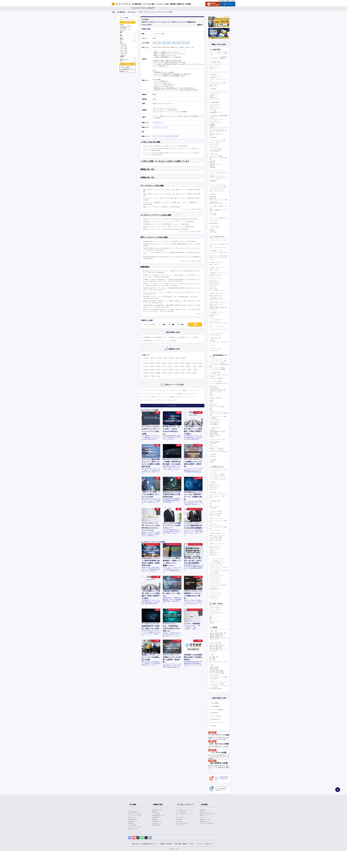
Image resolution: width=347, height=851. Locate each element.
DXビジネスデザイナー (215, 486)
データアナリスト (214, 598)
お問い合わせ (135, 843)
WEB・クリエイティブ (217, 543)
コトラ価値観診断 (181, 812)
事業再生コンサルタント (216, 275)
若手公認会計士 (156, 821)
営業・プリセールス (216, 518)
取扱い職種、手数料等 (181, 843)
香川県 (152, 373)
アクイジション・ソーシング (217, 119)
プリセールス (213, 523)
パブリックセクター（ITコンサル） (218, 247)
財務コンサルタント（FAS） (217, 304)
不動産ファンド (213, 97)
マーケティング (213, 403)
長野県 (158, 366)
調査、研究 (212, 340)
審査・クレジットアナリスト (217, 191)
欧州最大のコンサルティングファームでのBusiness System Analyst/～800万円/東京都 (165, 229)
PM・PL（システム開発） (216, 513)
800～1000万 (124, 45)
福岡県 (183, 358)
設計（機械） (213, 658)
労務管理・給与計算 (214, 434)
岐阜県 (182, 366)
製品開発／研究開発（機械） (217, 634)
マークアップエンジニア (216, 545)
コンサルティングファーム (160, 127)
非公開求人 (129, 26)
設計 (212, 654)
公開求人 (123, 26)
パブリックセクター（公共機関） (218, 369)
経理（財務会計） (214, 386)
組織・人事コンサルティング (219, 293)
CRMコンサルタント (215, 283)
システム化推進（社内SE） (216, 537)
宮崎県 (194, 373)
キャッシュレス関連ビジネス (219, 218)
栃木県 (194, 363)
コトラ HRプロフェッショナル (184, 810)
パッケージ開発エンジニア (216, 560)
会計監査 (212, 395)
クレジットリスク (214, 144)
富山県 (164, 366)
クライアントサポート (215, 419)
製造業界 (154, 819)
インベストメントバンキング (219, 72)
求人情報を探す (121, 12)
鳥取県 (171, 369)
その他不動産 (213, 137)
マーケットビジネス (216, 170)
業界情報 (130, 823)
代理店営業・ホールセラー (216, 164)
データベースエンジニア (216, 577)
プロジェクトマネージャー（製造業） (219, 676)
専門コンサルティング (159, 136)
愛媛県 (158, 373)
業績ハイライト (204, 815)
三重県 (194, 366)
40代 (130, 29)
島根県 (177, 369)
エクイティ (184, 397)
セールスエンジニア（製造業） (217, 683)
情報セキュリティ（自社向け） (217, 448)
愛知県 (171, 358)
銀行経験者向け (156, 825)
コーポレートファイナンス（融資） (218, 186)
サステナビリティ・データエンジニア (219, 494)
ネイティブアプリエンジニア (217, 575)
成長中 (168, 136)
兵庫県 (200, 366)
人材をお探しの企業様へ (224, 0)
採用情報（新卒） (205, 821)
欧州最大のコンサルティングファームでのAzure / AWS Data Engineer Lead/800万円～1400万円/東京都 (170, 219)
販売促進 (212, 622)
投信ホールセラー (214, 106)
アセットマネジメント (215, 121)
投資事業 (213, 88)
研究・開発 (214, 631)
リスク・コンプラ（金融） (218, 140)
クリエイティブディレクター (217, 613)
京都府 (146, 369)
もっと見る (198, 313)
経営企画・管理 (215, 501)
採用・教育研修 (213, 433)
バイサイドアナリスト (215, 107)
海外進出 (213, 460)
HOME (113, 12)
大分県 (188, 373)
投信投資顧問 (215, 102)
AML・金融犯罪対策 (214, 150)
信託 (211, 208)
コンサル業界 (156, 813)
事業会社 (173, 340)
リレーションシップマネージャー (218, 188)
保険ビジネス (215, 154)
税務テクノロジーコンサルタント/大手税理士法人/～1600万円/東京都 (161, 207)
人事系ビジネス (215, 427)
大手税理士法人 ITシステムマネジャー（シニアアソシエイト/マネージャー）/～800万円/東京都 (168, 221)
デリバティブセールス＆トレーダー (218, 177)
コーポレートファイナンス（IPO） (218, 82)
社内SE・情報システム (217, 533)
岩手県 (158, 363)
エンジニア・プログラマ (218, 558)
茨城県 (188, 363)
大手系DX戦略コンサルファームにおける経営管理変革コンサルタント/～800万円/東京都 (166, 224)
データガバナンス (214, 597)
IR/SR (211, 401)
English (233, 0)
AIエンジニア (213, 489)
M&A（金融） (213, 74)
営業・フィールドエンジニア (219, 681)
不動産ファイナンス (214, 118)
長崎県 (176, 373)
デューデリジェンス (162, 397)
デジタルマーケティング (216, 549)
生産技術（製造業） (214, 668)
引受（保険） (213, 161)
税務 (211, 393)
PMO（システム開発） (215, 515)
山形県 (176, 363)
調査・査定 (212, 162)
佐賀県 (170, 373)
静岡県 (188, 366)
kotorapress (179, 821)
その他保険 (212, 167)
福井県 (176, 366)
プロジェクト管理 (216, 511)
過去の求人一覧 (132, 829)
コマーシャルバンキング (218, 184)
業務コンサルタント (214, 270)
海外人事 (212, 436)
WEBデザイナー (214, 550)
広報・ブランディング (215, 621)
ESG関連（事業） (216, 372)
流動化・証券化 (213, 85)
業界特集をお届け (157, 810)
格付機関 (212, 230)
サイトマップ (200, 843)
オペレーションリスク (215, 147)
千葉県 (165, 358)
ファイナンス (192, 397)
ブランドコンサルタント (216, 335)
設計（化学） (213, 660)
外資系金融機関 (157, 337)
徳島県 (146, 373)
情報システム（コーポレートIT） (218, 535)
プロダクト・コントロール (216, 391)
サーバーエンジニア (214, 583)
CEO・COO (213, 456)
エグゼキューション (161, 393)
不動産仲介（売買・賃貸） (216, 134)
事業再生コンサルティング (218, 273)
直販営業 (212, 166)
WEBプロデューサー (215, 547)
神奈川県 (152, 358)
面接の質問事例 (132, 819)
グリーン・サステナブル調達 (217, 673)
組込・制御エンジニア (215, 588)
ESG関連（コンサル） (217, 250)
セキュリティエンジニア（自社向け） (219, 451)
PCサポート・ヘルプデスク (216, 538)
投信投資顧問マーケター (216, 112)
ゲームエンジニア (214, 586)
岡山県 (183, 369)
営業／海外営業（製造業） (216, 688)
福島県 (182, 363)
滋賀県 (152, 369)
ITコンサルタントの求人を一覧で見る (192, 209)
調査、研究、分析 (216, 338)
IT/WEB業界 (155, 817)
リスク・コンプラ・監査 (218, 439)
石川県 (170, 366)
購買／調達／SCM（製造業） (217, 670)
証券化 (185, 390)
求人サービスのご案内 (134, 813)
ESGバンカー (213, 69)
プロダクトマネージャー (216, 421)
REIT (153, 397)
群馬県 (200, 363)
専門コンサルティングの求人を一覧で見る (191, 261)
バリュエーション (194, 390)
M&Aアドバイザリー (215, 314)
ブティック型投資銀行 (170, 337)
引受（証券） (213, 213)
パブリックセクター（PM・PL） (218, 476)
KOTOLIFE (179, 819)
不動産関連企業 (147, 340)
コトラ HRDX (180, 817)
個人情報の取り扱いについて (149, 843)
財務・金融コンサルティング (219, 302)
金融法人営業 (213, 196)
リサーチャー (213, 345)
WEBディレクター (214, 552)
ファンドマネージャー (215, 104)
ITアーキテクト (213, 287)
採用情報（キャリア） (206, 819)
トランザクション (147, 400)
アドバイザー (146, 397)
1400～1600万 (124, 50)
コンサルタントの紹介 (134, 815)
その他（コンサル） (216, 348)
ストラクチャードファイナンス (217, 84)
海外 (158, 376)
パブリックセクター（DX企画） (217, 474)
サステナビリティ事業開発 (216, 378)
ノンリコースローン (160, 400)
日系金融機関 (146, 337)
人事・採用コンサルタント (216, 297)
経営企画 (212, 400)
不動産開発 (212, 126)
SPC (177, 397)
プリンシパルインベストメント (217, 91)
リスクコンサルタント (215, 321)
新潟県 (152, 366)
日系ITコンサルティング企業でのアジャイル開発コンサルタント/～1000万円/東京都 (165, 146)
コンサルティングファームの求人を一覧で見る (189, 231)
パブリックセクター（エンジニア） (218, 477)
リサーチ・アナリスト (215, 179)
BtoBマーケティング (215, 405)
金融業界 (154, 812)
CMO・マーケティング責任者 (217, 406)
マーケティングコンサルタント (217, 333)
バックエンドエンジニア (216, 565)
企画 (211, 408)
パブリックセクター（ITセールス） (218, 479)
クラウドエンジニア (214, 573)
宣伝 (211, 619)
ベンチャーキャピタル (215, 99)
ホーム (130, 810)
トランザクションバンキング (217, 189)
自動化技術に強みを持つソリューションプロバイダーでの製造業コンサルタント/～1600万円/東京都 (169, 241)
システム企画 (213, 508)
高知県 (164, 373)
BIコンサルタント (214, 285)
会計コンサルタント (214, 306)
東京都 (154, 94)
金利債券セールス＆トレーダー (217, 176)
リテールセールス (214, 201)
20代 (122, 29)
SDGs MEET (179, 825)
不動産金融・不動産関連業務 (219, 115)
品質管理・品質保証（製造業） (217, 672)
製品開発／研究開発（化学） (217, 636)
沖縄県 (153, 376)
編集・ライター (213, 618)
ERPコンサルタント (214, 282)
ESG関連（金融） (216, 62)
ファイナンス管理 (216, 381)
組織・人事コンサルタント (216, 295)
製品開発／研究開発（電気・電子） (218, 633)
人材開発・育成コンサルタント (217, 299)
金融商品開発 (213, 181)
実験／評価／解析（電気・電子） (218, 645)
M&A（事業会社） (214, 423)
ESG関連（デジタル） (217, 492)
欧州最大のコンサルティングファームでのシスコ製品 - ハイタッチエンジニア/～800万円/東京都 (168, 226)
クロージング (171, 400)
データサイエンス (216, 593)
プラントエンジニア (214, 675)
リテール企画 (213, 215)
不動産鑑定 (212, 124)
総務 (211, 410)
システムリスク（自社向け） (217, 450)
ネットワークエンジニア (216, 582)
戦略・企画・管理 (216, 398)
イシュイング (213, 221)
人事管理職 (212, 430)
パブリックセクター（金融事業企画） (219, 57)
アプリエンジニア (214, 590)
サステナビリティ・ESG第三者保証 (218, 256)
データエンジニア (214, 578)
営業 (211, 616)
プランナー (212, 614)
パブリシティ (203, 817)
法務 (211, 445)
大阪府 (177, 358)
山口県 (196, 369)
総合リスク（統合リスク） (216, 142)
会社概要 (202, 810)
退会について (209, 843)
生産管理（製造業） (214, 667)
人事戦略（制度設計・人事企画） (218, 431)
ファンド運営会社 (193, 337)
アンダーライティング (191, 393)
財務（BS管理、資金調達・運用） (218, 390)
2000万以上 (123, 55)
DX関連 (213, 482)
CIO (211, 505)
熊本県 (182, 373)
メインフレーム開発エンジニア (217, 562)
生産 (212, 665)
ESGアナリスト (213, 67)
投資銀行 (172, 397)
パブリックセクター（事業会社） (218, 363)
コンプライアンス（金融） (216, 149)
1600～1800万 (124, 51)
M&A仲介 (212, 316)
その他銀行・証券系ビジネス (219, 206)
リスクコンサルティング (218, 319)
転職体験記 (131, 821)
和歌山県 (164, 369)
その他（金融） (215, 226)
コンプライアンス (214, 446)
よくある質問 (132, 825)
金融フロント (215, 194)
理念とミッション (205, 812)
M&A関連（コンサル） (217, 312)
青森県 (152, 363)
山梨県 (146, 366)
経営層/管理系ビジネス (158, 815)
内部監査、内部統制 (214, 441)
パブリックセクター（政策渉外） (218, 368)
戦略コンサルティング (217, 262)
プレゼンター (213, 109)
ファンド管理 (213, 111)
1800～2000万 (124, 53)
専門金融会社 (182, 337)
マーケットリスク (214, 146)
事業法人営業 (213, 198)
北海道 (146, 363)
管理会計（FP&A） (214, 388)
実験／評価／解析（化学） (216, 648)
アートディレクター (214, 611)
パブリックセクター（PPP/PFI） (218, 58)
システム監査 (213, 443)
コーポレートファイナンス (149, 390)
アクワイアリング (214, 220)
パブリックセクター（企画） (219, 361)
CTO (211, 503)
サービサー (212, 228)
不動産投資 (180, 393)
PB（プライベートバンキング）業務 (218, 199)
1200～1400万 (124, 48)
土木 (211, 135)
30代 (126, 29)
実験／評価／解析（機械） (216, 646)
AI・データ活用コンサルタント (217, 290)
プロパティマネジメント (216, 122)
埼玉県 (159, 358)
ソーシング (172, 393)
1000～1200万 (124, 46)
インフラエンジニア (214, 580)
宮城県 (164, 363)
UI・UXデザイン (214, 555)
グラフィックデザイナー (216, 609)
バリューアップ (163, 390)
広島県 (189, 369)
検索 (195, 324)
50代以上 (123, 30)
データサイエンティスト (216, 595)
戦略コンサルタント (214, 264)
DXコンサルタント (214, 288)
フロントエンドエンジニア (216, 564)
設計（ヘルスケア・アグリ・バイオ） (219, 661)
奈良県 (158, 369)
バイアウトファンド (175, 390)
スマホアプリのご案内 (134, 827)
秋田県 (170, 363)
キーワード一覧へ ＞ (172, 405)
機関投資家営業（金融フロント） (218, 203)
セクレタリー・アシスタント (217, 411)
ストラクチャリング (148, 393)
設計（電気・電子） (214, 657)
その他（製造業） (214, 678)
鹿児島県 (146, 376)
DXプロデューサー (214, 484)
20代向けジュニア (157, 823)
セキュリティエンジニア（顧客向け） (219, 585)
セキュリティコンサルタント (217, 326)
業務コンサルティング (217, 267)
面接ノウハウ (132, 817)
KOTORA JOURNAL (181, 823)
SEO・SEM (212, 554)
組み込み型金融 (213, 223)
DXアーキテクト (214, 487)
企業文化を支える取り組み (207, 813)
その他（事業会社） (214, 424)
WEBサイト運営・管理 (215, 540)
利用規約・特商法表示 (166, 843)
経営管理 (213, 454)
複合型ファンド (213, 96)
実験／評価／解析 (216, 643)
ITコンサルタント (132, 12)
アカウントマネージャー (216, 525)
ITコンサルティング (216, 278)
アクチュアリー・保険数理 (216, 156)
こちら (126, 71)
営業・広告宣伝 (215, 607)
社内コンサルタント (214, 506)
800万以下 (123, 43)
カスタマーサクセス (214, 530)
